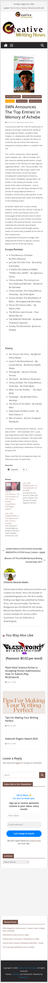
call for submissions (13, 97)
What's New (10, 101)
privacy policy (35, 840)
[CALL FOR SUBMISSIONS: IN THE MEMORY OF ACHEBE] (31, 493)
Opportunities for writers (32, 97)
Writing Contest (35, 101)
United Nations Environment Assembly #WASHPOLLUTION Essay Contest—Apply (25, 550)
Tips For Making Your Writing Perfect (21, 719)
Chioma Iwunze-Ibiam (26, 122)
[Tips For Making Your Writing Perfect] (24, 693)
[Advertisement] (24, 892)
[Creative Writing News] (24, 13)
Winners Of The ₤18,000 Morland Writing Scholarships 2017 (23, 560)
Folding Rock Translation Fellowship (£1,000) (21, 939)
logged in (19, 763)
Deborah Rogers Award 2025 (21, 738)
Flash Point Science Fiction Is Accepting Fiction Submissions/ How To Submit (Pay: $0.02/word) (23, 672)
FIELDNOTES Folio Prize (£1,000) (16, 935)
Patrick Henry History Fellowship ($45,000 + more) (23, 943)
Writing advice (22, 101)
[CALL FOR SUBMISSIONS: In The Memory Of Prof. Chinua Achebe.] (14, 524)
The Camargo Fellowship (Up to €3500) (18, 947)
